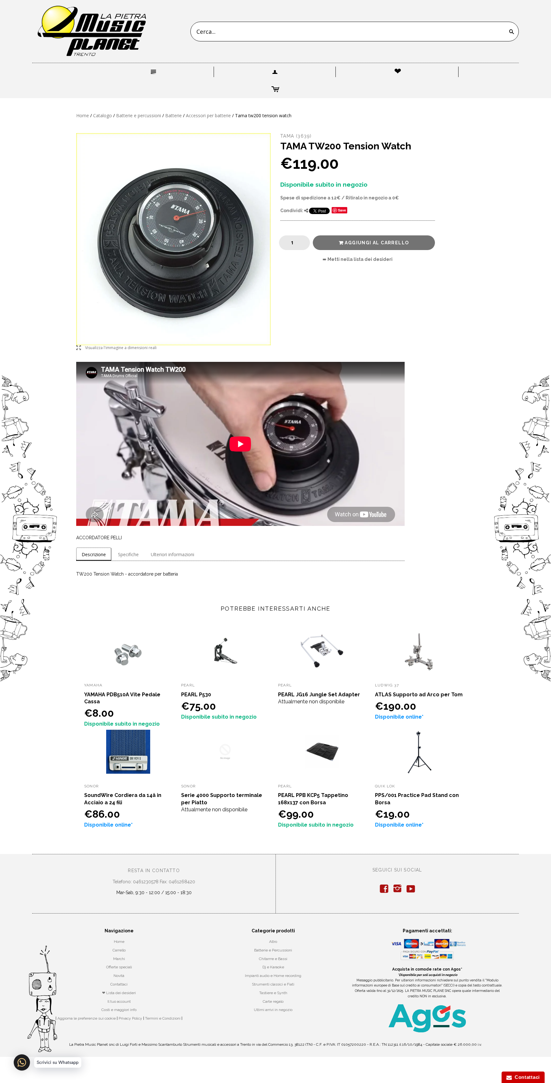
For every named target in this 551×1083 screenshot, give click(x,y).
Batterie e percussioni (138, 115)
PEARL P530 (196, 695)
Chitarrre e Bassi (273, 959)
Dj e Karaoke (273, 967)
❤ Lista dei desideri (119, 993)
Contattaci (119, 984)
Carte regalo (273, 1001)
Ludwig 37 (387, 685)
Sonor (91, 786)
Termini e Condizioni (162, 1018)
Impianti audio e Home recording (273, 975)
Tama (287, 136)
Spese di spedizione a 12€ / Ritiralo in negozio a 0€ (339, 197)
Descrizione (94, 554)
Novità (119, 975)
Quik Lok (385, 786)
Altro (273, 941)
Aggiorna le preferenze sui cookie (86, 1018)
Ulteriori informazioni (172, 554)
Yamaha (93, 685)
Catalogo (102, 115)
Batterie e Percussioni (273, 950)
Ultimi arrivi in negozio (273, 1010)
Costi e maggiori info (118, 1010)
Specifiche (128, 554)
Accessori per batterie (208, 115)
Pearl (188, 685)
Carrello (119, 950)
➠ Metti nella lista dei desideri (358, 259)
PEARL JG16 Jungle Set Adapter (319, 695)
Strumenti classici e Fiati (273, 984)
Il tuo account (119, 1001)
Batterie (173, 115)
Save (342, 210)
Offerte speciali (119, 967)
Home (82, 115)
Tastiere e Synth (273, 993)
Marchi (119, 959)
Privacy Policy (130, 1018)
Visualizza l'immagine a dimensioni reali (116, 348)
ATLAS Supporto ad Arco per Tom (419, 695)
